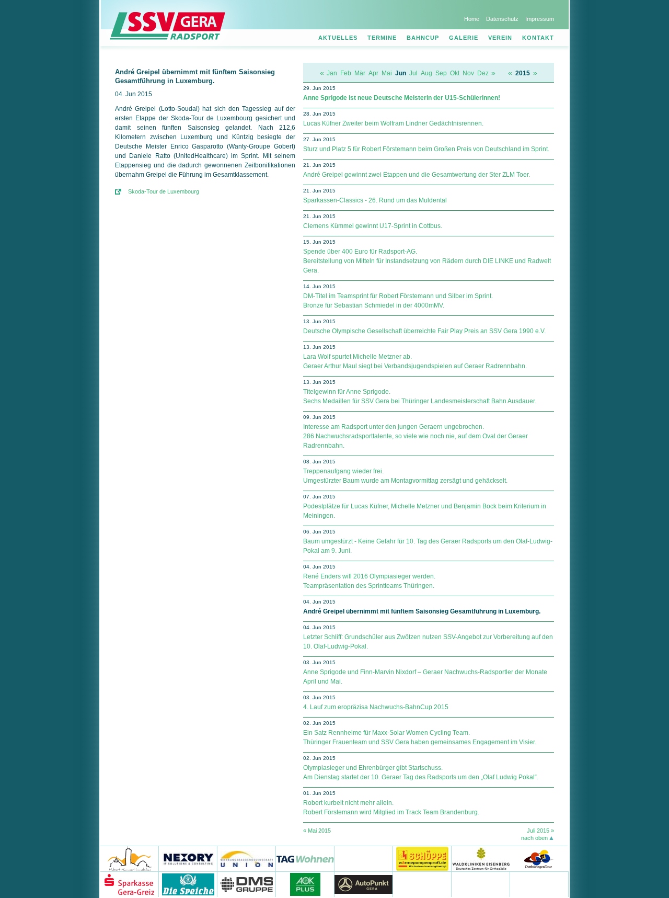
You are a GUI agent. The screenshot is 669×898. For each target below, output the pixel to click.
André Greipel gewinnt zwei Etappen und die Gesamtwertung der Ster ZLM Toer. (416, 174)
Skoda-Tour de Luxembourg (163, 191)
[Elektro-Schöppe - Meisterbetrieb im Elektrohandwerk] (422, 858)
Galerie (463, 38)
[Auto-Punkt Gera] (363, 884)
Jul (413, 73)
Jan (332, 73)
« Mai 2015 (317, 830)
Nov (468, 73)
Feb (345, 73)
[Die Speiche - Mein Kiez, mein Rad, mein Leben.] (188, 884)
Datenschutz (502, 19)
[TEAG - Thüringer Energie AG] (363, 858)
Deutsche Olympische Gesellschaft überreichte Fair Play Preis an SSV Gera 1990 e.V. (424, 331)
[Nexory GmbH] (188, 858)
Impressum (539, 19)
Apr (373, 73)
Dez (483, 73)
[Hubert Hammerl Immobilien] (129, 858)
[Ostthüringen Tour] (539, 858)
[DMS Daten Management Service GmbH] (246, 884)
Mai (387, 73)
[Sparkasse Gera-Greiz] (129, 884)
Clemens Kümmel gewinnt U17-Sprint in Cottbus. (372, 226)
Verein (500, 38)
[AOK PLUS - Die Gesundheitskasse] (305, 884)
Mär (359, 73)
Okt (454, 73)
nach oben (534, 838)
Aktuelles (337, 38)
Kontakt (538, 38)
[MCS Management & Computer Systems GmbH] (481, 884)
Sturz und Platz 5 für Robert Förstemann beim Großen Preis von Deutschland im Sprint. (426, 149)
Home (471, 19)
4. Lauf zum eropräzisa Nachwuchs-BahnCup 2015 (375, 707)
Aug (426, 73)
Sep (441, 73)
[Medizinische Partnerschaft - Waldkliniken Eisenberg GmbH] (481, 858)
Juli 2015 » (540, 830)
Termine (382, 38)
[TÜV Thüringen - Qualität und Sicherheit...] (422, 884)
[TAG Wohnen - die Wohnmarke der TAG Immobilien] (305, 858)
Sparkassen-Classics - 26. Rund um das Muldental (375, 200)
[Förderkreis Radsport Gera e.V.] (539, 884)
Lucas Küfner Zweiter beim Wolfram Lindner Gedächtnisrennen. (393, 123)
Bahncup (423, 38)
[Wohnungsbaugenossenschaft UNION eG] (246, 858)
